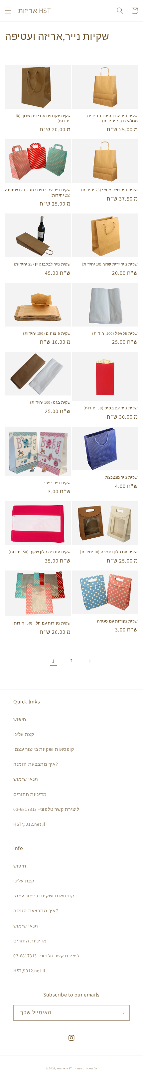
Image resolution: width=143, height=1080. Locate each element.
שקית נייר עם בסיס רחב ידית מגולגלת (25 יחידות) (112, 118)
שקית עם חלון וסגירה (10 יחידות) (109, 551)
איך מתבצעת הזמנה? (35, 764)
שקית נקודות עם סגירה (117, 621)
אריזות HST (64, 1068)
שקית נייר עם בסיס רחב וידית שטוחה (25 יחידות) (38, 192)
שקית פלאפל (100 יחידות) (115, 333)
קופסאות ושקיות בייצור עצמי (43, 749)
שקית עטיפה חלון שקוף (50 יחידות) (40, 551)
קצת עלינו (23, 734)
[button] (8, 10)
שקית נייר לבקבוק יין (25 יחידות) (42, 264)
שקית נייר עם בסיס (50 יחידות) (110, 407)
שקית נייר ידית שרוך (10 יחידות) (110, 264)
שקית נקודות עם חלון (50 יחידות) (41, 623)
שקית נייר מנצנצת (121, 477)
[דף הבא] (89, 661)
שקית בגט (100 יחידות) (50, 402)
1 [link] (53, 661)
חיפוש (19, 719)
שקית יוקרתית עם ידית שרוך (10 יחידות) (43, 118)
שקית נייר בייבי (57, 482)
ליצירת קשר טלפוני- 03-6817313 (46, 809)
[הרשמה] (122, 1013)
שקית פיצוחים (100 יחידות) (47, 333)
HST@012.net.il (29, 824)
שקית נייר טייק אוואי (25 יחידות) (109, 189)
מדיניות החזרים (30, 794)
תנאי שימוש (25, 779)
